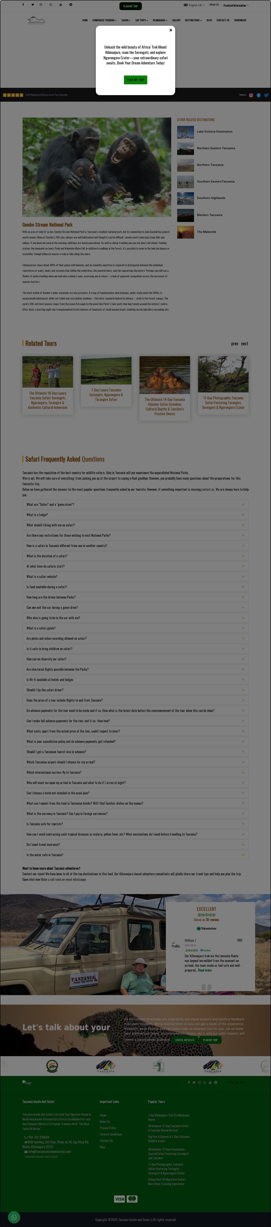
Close (171, 30)
